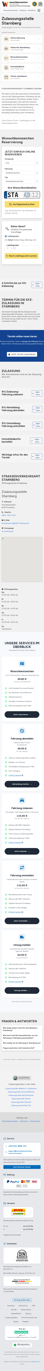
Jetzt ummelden (22, 921)
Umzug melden (22, 990)
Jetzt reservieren (22, 714)
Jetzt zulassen (22, 851)
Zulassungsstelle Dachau (21, 1099)
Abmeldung (32, 10)
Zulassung (22, 10)
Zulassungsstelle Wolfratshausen (21, 1095)
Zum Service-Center (22, 1167)
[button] (22, 1029)
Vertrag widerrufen (22, 1300)
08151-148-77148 (8, 515)
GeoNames (34, 1361)
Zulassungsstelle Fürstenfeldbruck (21, 1092)
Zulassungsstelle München (21, 1102)
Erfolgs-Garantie (15, 775)
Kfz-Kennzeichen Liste (29, 1317)
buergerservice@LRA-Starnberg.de (15, 523)
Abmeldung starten (22, 784)
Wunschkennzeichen (10, 10)
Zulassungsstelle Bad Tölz (21, 1106)
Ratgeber (25, 1321)
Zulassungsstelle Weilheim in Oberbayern (21, 1089)
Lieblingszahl (13, 245)
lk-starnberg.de (8, 531)
